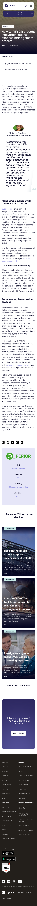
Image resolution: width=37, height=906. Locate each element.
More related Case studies (19, 685)
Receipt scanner (24, 794)
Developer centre (8, 839)
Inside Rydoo (6, 785)
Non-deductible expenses (24, 808)
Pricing (21, 771)
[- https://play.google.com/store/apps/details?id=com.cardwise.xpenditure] (9, 858)
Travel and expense (25, 789)
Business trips (7, 209)
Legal (4, 798)
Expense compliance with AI (26, 820)
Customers (6, 780)
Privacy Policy (6, 886)
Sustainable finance (25, 830)
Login (25, 6)
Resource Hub (7, 821)
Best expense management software (23, 814)
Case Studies (6, 825)
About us (5, 766)
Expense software (25, 766)
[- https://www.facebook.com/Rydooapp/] (9, 881)
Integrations (23, 785)
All (8, 14)
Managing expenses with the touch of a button (18, 64)
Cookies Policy (17, 886)
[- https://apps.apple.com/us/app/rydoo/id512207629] (9, 852)
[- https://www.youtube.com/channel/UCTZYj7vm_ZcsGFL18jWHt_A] (20, 881)
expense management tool (18, 365)
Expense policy (24, 835)
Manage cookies (28, 886)
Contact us (6, 794)
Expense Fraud (23, 825)
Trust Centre (6, 816)
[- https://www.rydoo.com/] (10, 6)
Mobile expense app (25, 775)
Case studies (20, 13)
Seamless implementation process (16, 69)
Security (5, 789)
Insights (21, 798)
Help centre (6, 834)
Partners (5, 775)
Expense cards (23, 780)
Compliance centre (9, 812)
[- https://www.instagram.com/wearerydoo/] (14, 881)
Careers (5, 771)
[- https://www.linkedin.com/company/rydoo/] (4, 881)
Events (4, 830)
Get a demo (18, 733)
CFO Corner (6, 807)
